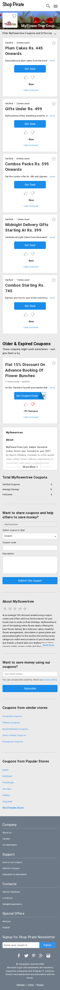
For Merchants (9, 845)
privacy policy (50, 679)
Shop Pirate (13, 5)
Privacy (40, 985)
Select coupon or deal (13, 530)
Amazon (6, 921)
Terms (31, 985)
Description (8, 553)
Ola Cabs (7, 789)
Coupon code (9, 542)
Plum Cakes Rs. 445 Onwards (24, 51)
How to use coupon (12, 862)
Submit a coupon (11, 868)
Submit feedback (11, 892)
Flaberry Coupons (11, 722)
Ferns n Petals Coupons (14, 735)
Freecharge (8, 782)
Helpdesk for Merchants (14, 874)
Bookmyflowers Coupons (15, 729)
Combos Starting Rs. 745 (24, 288)
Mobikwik (7, 776)
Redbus (6, 795)
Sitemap (20, 985)
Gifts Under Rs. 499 (23, 109)
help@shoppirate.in (12, 904)
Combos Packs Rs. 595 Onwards (27, 167)
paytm (5, 770)
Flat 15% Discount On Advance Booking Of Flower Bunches (25, 370)
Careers (6, 838)
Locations (7, 898)
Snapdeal (7, 801)
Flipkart (6, 927)
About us (7, 832)
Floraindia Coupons (12, 716)
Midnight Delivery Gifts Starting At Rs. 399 (26, 227)
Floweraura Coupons (12, 741)
